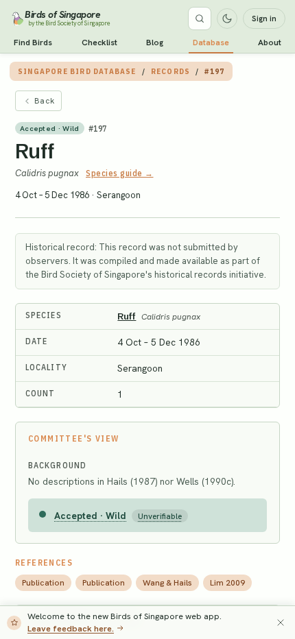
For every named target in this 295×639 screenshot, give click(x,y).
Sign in (264, 18)
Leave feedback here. (70, 628)
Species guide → (120, 173)
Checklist (99, 42)
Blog (154, 42)
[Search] (199, 18)
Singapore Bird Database (77, 71)
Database (211, 42)
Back (44, 100)
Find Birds (33, 42)
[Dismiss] (280, 622)
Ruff (35, 151)
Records (170, 71)
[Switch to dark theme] (227, 18)
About (269, 42)
